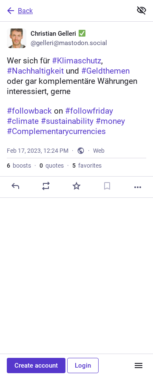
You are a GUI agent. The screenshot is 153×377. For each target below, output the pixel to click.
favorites (87, 165)
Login (83, 365)
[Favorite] (76, 186)
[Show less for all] (141, 10)
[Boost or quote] (46, 186)
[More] (138, 187)
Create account (36, 365)
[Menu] (138, 365)
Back (25, 11)
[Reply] (15, 186)
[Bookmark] (107, 186)
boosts (19, 165)
